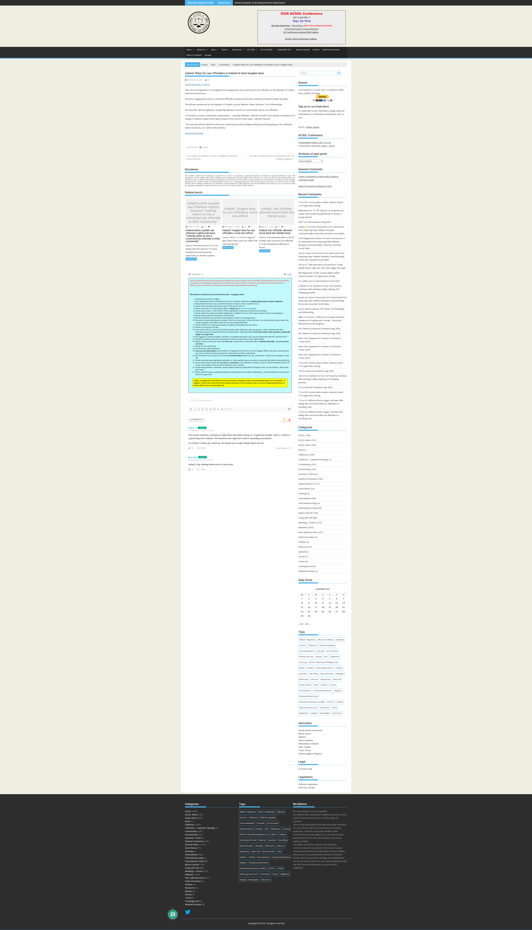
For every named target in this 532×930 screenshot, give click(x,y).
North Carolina (305, 685)
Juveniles (303, 673)
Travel (224, 49)
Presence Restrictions (323, 690)
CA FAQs (251, 49)
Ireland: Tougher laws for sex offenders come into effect (240, 212)
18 (323, 607)
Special (301, 551)
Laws (213, 49)
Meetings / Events (307, 522)
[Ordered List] (207, 409)
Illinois (302, 668)
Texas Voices (304, 750)
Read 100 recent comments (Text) (315, 186)
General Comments (331, 49)
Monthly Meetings (280, 25)
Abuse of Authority (326, 639)
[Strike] (203, 409)
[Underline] (199, 409)
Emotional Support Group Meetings (301, 28)
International (192, 147)
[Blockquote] (214, 409)
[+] (229, 409)
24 (316, 611)
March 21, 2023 (267, 227)
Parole (333, 685)
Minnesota (303, 679)
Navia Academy (305, 740)
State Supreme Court (308, 707)
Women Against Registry (310, 753)
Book (300, 449)
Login (289, 274)
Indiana (310, 668)
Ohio (316, 685)
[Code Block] (218, 409)
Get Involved (266, 49)
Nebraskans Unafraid (308, 743)
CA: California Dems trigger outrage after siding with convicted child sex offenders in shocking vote (320, 403)
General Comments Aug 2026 (326, 328)
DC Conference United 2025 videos (301, 32)
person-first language (247, 308)
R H (208, 80)
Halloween (335, 656)
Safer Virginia (304, 747)
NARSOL (302, 737)
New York (337, 679)
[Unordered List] (210, 409)
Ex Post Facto (332, 651)
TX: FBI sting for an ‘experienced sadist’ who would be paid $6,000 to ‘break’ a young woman (320, 213)
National (302, 527)
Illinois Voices (304, 733)
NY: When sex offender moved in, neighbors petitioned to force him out (211, 157)
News (188, 49)
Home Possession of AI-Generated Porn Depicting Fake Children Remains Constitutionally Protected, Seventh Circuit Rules (321, 230)
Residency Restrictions (308, 696)
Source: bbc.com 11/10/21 (197, 84)
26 (329, 611)
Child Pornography (327, 645)
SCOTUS (330, 702)
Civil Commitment (306, 651)
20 (336, 607)
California (302, 454)
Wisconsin (337, 713)
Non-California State (307, 532)
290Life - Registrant (307, 639)
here (318, 93)
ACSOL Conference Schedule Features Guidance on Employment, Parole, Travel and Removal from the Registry (321, 320)
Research (302, 546)
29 (302, 615)
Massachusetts (327, 673)
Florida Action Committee (310, 730)
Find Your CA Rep (306, 787)
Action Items (304, 445)
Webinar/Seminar (306, 571)
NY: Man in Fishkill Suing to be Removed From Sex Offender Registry (271, 157)
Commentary (304, 464)
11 (323, 603)
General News (305, 483)
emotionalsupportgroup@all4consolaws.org (239, 285)
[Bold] (191, 409)
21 (343, 607)
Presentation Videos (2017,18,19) (314, 142)
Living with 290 (284, 49)
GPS (326, 656)
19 (329, 607)
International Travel (307, 508)
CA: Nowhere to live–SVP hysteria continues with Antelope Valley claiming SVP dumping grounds (320, 289)
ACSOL (301, 435)
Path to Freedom (194, 55)
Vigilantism (303, 713)
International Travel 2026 (327, 281)
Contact (315, 49)
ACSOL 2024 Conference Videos (301, 38)
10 (316, 603)
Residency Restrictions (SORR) (311, 702)
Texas (334, 707)
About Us (201, 49)
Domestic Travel (306, 474)
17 (316, 607)
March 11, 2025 (193, 227)
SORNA (340, 702)
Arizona (302, 645)
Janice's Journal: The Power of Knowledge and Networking (263, 2)
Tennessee (324, 707)
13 (336, 603)
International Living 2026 (319, 222)
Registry (338, 690)
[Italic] (195, 409)
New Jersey (325, 679)
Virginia (314, 713)
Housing (302, 493)
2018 (324, 145)
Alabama (340, 639)
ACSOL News (304, 440)
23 (309, 611)
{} (226, 409)
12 (284, 227)
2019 (331, 145)
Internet (339, 668)
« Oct (301, 623)
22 (302, 611)
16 (309, 607)
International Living (307, 503)
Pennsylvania (305, 690)
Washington (325, 713)
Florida (318, 656)
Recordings (297, 25)
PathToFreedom (306, 537)
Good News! (304, 488)
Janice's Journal (303, 49)
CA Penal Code (305, 768)
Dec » (308, 623)
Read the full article (194, 133)
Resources (237, 49)
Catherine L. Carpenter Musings (313, 459)
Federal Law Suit (306, 656)
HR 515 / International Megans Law (323, 662)
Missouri (314, 679)
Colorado (320, 651)
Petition (302, 542)
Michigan (340, 673)
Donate (207, 55)
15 (302, 607)
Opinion (324, 685)
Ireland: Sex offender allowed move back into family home (276, 212)
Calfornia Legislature (308, 784)
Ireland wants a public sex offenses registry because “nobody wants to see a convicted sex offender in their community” (203, 212)
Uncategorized (305, 566)
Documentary (304, 469)
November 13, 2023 (232, 227)
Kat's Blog (314, 673)
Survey (301, 556)
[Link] (222, 409)
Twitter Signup (312, 127)
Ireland (205, 147)
